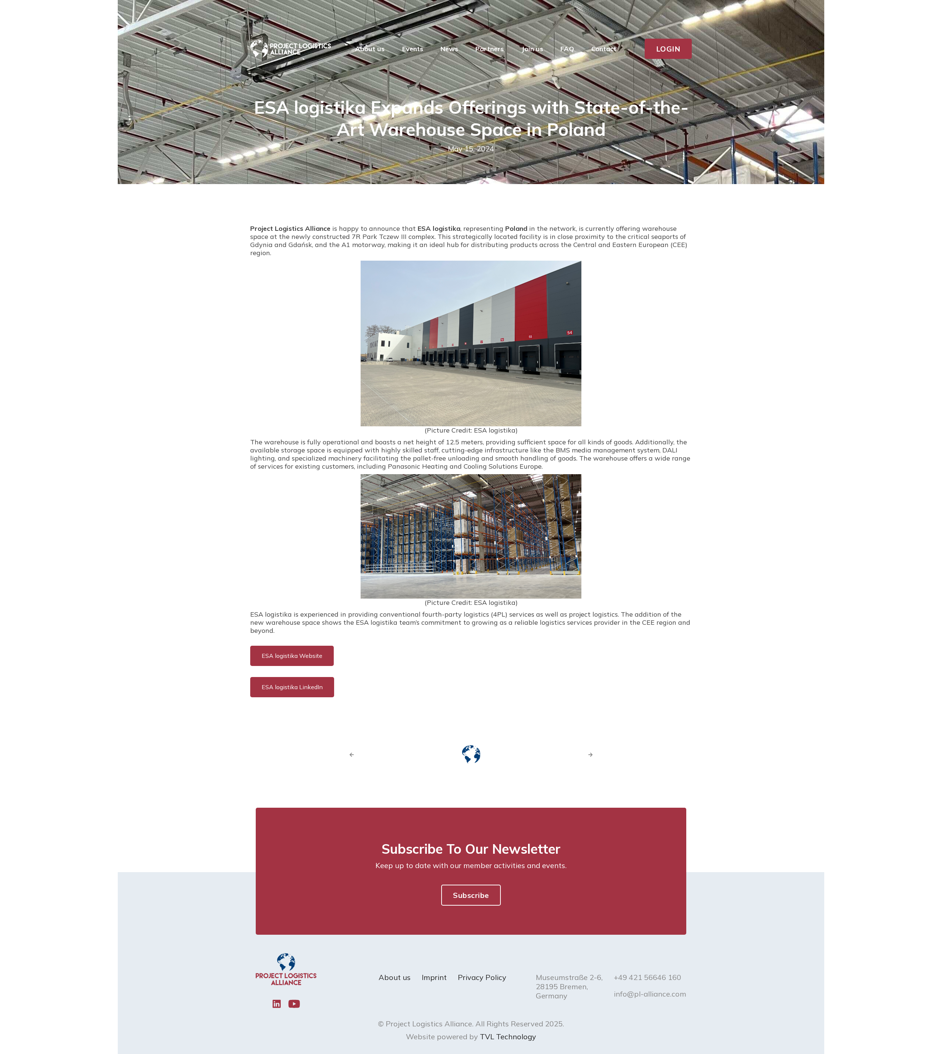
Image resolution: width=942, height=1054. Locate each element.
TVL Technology (508, 1036)
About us (395, 977)
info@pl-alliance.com (650, 993)
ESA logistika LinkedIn (292, 687)
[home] (290, 49)
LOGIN (668, 48)
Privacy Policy (482, 977)
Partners (489, 49)
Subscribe (471, 895)
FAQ (567, 49)
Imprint (434, 977)
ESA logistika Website (292, 655)
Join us (532, 49)
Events (412, 49)
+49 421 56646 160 (647, 977)
